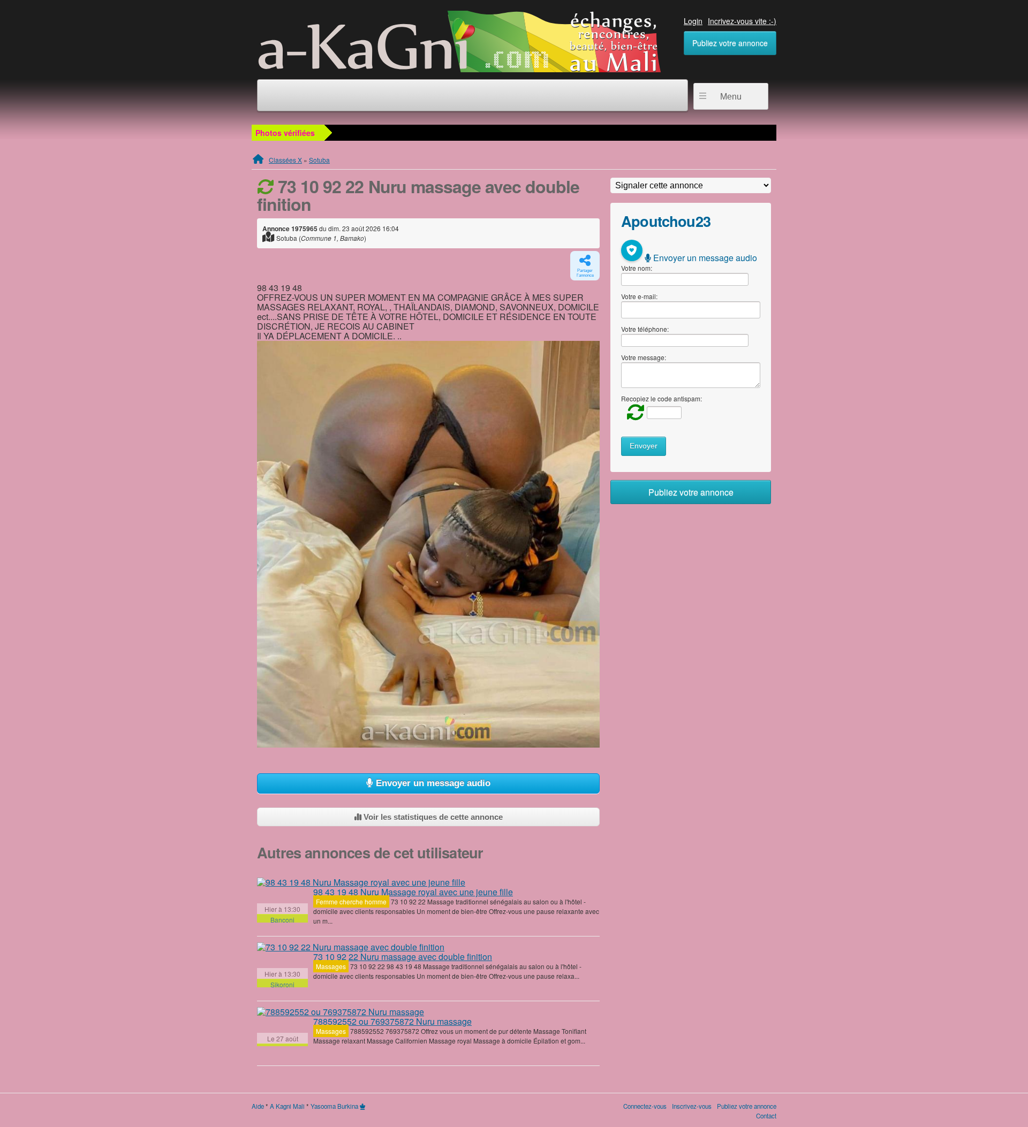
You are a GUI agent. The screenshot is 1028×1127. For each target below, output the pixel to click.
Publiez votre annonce (730, 42)
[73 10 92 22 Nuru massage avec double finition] (350, 947)
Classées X (285, 159)
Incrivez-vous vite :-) (742, 21)
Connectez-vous (645, 1106)
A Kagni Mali (287, 1106)
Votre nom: (636, 267)
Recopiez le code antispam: (661, 398)
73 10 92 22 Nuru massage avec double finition (402, 956)
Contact (766, 1115)
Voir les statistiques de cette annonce (432, 816)
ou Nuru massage (392, 1021)
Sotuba (319, 159)
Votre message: (643, 357)
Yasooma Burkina (334, 1106)
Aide (258, 1106)
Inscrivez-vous (692, 1106)
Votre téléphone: (645, 328)
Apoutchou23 (665, 220)
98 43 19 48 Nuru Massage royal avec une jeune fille (413, 892)
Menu (731, 96)
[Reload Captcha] (633, 412)
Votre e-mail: (639, 296)
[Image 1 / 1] (428, 544)
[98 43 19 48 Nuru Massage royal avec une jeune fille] (361, 882)
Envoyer (643, 446)
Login (693, 21)
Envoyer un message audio (431, 783)
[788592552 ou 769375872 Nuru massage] (340, 1012)
